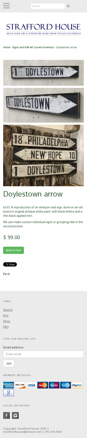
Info (5, 315)
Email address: (13, 347)
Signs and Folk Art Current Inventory (33, 47)
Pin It (6, 274)
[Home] (43, 29)
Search (8, 310)
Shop (6, 321)
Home (6, 47)
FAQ (6, 327)
